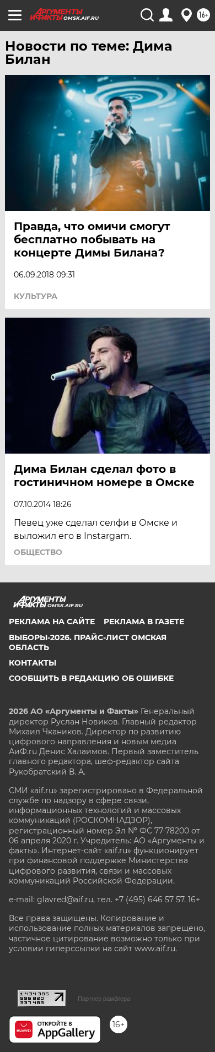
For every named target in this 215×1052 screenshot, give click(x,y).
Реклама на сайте (52, 621)
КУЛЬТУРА (35, 296)
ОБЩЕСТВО (38, 552)
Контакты (32, 663)
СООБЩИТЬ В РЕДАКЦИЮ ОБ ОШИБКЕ (91, 678)
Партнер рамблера (104, 998)
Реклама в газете (144, 621)
